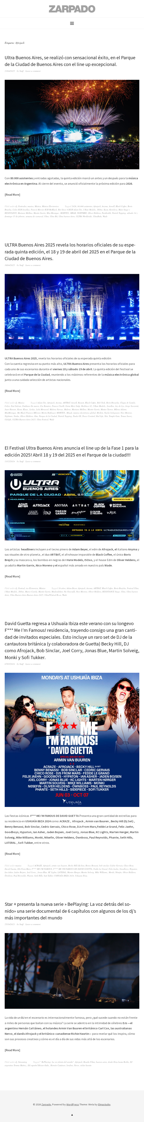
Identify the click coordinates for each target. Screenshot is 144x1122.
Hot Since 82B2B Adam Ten (70, 209)
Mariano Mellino (25, 213)
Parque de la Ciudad (48, 416)
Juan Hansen (10, 409)
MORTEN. (64, 213)
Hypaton (133, 868)
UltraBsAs (97, 216)
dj (16, 206)
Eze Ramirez (45, 406)
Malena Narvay (56, 409)
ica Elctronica (32, 588)
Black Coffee (121, 206)
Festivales (22, 206)
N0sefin (118, 872)
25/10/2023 (10, 924)
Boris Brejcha (120, 588)
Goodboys (124, 868)
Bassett (81, 402)
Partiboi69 (106, 213)
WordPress (72, 1104)
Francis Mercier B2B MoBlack (44, 209)
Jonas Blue (42, 872)
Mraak (69, 412)
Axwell (112, 206)
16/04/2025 (10, 265)
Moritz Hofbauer (48, 412)
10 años (61, 588)
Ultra (46, 216)
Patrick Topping (119, 213)
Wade (105, 216)
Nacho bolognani (111, 412)
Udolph (8, 419)
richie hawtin (86, 1065)
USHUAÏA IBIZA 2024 (64, 875)
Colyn (7, 406)
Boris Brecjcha (112, 402)
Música (38, 206)
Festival (21, 588)
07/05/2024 (10, 663)
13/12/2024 (10, 461)
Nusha (16, 416)
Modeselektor (57, 591)
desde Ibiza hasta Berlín (118, 1062)
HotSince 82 (86, 406)
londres (70, 1065)
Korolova (113, 209)
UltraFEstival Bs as (52, 595)
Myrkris (100, 412)
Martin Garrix (40, 213)
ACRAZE (38, 865)
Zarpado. (46, 1104)
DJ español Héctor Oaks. (38, 1065)
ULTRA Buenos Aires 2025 (24, 419)
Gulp (78, 406)
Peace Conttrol (88, 416)
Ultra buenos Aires (67, 216)
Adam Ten (42, 402)
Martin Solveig (87, 872)
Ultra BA (54, 216)
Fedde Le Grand (100, 868)
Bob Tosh (101, 402)
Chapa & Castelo (127, 402)
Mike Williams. (101, 872)
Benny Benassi (92, 865)
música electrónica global (84, 412)
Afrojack (97, 206)
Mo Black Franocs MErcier (28, 412)
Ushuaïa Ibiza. (81, 875)
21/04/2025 (10, 71)
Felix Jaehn (113, 868)
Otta (36, 416)
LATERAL (62, 872)
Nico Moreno (126, 412)
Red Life (99, 416)
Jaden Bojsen (20, 872)
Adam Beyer (72, 588)
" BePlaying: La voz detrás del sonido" (57, 1062)
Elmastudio (104, 1104)
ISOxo (100, 209)
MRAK (73, 213)
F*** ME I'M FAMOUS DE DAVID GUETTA (72, 868)
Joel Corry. (31, 872)
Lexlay (32, 409)
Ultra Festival (42, 419)
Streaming (22, 1062)
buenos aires (101, 1062)
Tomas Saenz (126, 416)
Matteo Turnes (107, 409)
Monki (111, 872)
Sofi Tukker (48, 875)
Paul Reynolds (20, 875)
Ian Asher (9, 872)
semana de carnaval (34, 216)
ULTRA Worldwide (84, 216)
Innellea (110, 406)
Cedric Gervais (116, 865)
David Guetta (10, 868)
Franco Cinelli (58, 406)
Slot (106, 416)
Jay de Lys (119, 406)
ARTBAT (66, 402)
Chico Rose (129, 865)
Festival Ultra (133, 588)
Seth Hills (38, 875)
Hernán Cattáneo (57, 1065)
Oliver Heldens (94, 213)
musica (31, 206)
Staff (21, 71)
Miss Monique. (53, 213)
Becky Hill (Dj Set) (76, 865)
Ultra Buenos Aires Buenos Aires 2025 (26, 595)
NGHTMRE (82, 213)
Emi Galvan (16, 406)
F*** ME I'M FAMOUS (42, 868)
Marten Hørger (73, 872)
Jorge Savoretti (131, 406)
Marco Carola (31, 591)
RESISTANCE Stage (111, 591)
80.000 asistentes (84, 206)
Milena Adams (120, 409)
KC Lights (52, 872)
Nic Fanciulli (69, 591)
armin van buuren (59, 865)
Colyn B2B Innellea (21, 209)
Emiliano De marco (30, 406)
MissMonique (10, 412)
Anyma (105, 206)
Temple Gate (114, 416)
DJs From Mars (24, 868)
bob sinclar (104, 865)
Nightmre (9, 416)
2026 (74, 206)
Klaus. (25, 409)
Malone (67, 409)
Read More (12, 194)
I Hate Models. (89, 209)
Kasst (106, 209)
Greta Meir (70, 406)
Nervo (76, 1065)
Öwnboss (8, 875)
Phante (30, 875)
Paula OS (77, 416)
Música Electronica (50, 206)
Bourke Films (89, 1062)
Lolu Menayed (42, 409)
